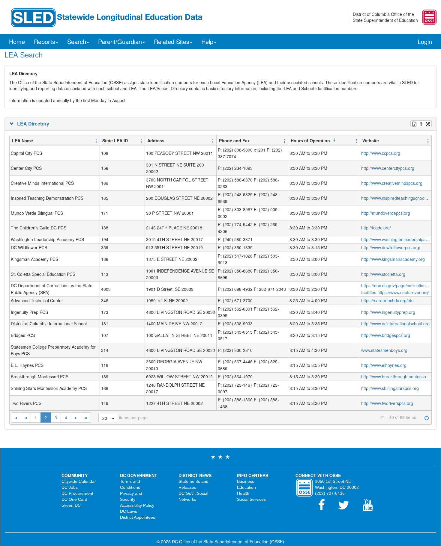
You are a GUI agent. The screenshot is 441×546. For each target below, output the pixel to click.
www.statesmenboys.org (384, 350)
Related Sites (171, 41)
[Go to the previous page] (26, 417)
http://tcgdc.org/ (376, 228)
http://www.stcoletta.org (383, 274)
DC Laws (128, 511)
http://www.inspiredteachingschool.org (397, 198)
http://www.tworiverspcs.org (387, 403)
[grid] (220, 278)
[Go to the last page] (86, 417)
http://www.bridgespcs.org (385, 335)
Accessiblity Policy (137, 505)
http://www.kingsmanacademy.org (393, 259)
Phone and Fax (234, 140)
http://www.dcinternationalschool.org (395, 323)
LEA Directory (32, 123)
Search (76, 41)
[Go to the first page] (16, 417)
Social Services (251, 499)
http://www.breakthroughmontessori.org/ (399, 376)
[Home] (106, 16)
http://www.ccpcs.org (380, 153)
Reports (44, 41)
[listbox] (107, 418)
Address (155, 140)
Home (17, 41)
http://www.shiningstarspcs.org (390, 388)
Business (245, 481)
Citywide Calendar (79, 481)
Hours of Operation (310, 140)
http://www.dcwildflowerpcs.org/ (390, 247)
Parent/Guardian (120, 41)
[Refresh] (426, 417)
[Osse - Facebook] (325, 508)
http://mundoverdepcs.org (385, 213)
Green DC (71, 505)
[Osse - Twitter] (347, 508)
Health (243, 493)
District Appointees (137, 517)
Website (370, 140)
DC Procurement (77, 493)
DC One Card (74, 499)
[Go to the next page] (76, 417)
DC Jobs (70, 487)
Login (425, 41)
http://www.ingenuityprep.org (388, 312)
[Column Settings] (96, 141)
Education (246, 487)
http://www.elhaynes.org (383, 365)
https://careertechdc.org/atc (387, 300)
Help (207, 41)
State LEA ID (115, 140)
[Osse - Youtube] (370, 508)
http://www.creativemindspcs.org (391, 183)
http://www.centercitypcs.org (387, 168)
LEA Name (22, 140)
